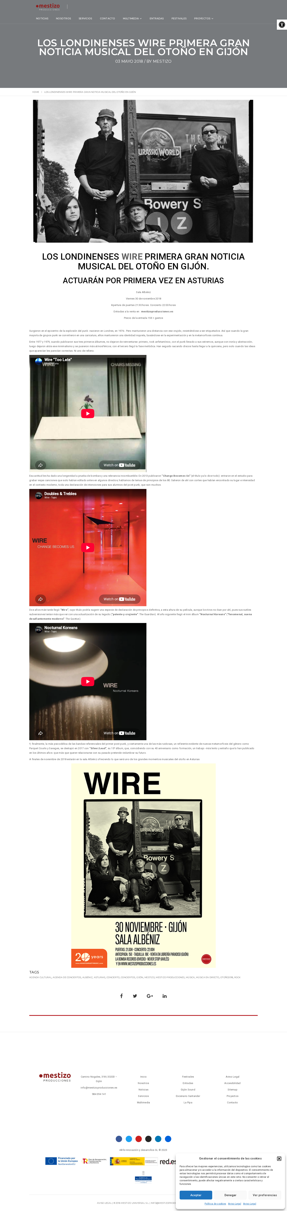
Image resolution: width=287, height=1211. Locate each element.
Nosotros (63, 18)
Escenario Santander (188, 1096)
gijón (139, 977)
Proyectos (202, 18)
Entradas (157, 18)
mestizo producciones (170, 977)
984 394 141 (99, 1094)
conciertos (128, 977)
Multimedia (131, 18)
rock (237, 977)
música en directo (207, 977)
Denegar (230, 1195)
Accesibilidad (232, 1083)
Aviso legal (104, 1203)
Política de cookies (215, 1203)
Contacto (107, 18)
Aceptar (195, 1195)
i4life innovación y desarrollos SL (138, 1149)
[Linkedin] (158, 1139)
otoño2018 (226, 977)
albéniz (87, 977)
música (190, 977)
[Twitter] (129, 1139)
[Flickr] (168, 1139)
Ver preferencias (265, 1195)
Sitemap (232, 1089)
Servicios (85, 18)
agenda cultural (40, 977)
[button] (282, 25)
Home (35, 92)
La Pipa (188, 1102)
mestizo (162, 61)
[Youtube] (138, 1139)
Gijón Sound (188, 1089)
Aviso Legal (234, 1203)
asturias (99, 977)
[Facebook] (119, 1139)
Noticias (42, 18)
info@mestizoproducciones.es (99, 1087)
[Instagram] (148, 1139)
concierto (113, 977)
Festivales (179, 18)
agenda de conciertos (67, 977)
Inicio (143, 1076)
